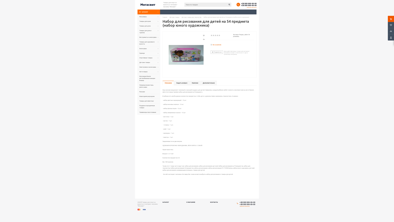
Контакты (214, 202)
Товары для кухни (145, 21)
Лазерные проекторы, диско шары (146, 86)
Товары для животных (146, 101)
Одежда (142, 53)
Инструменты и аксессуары (148, 37)
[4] (217, 35)
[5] (219, 35)
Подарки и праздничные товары (147, 106)
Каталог (145, 12)
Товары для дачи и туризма (145, 31)
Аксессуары (143, 48)
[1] (212, 35)
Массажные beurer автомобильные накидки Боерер (147, 78)
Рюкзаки (142, 91)
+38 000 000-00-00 (249, 3)
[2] (214, 35)
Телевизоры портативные (147, 112)
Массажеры (143, 16)
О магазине (190, 202)
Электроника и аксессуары (147, 67)
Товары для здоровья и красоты (147, 43)
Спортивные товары (145, 57)
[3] (215, 35)
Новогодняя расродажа (147, 96)
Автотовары (143, 71)
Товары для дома (145, 26)
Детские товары (144, 62)
